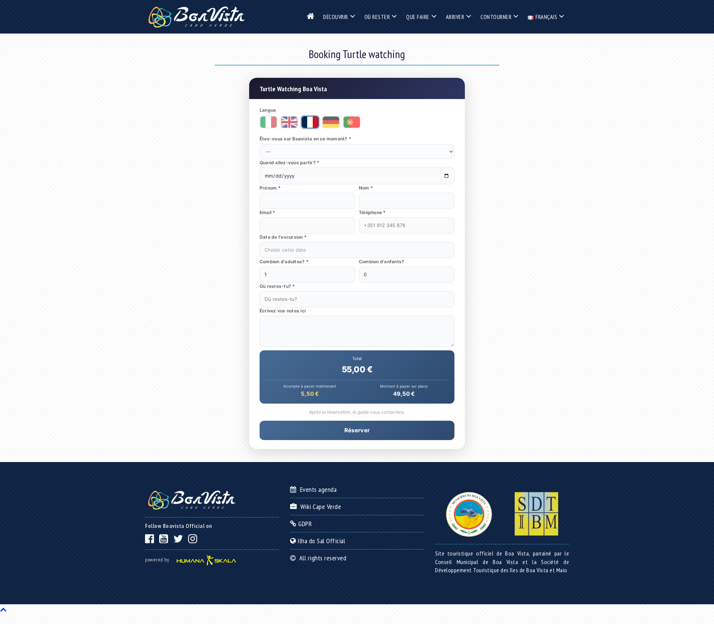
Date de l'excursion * (283, 237)
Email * (268, 212)
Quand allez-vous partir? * (289, 162)
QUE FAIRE (418, 16)
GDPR (304, 523)
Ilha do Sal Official (320, 541)
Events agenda (317, 489)
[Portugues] (352, 122)
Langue (268, 110)
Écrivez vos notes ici (283, 310)
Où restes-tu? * (277, 286)
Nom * (366, 188)
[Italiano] (268, 122)
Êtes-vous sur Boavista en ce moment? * (305, 138)
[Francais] (310, 122)
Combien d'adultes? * (284, 261)
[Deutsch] (331, 122)
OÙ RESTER (377, 16)
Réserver (357, 430)
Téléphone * (372, 212)
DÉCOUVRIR (335, 16)
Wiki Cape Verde (319, 506)
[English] (289, 122)
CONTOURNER (495, 16)
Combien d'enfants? (381, 261)
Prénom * (270, 188)
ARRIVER (455, 16)
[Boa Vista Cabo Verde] (196, 17)
